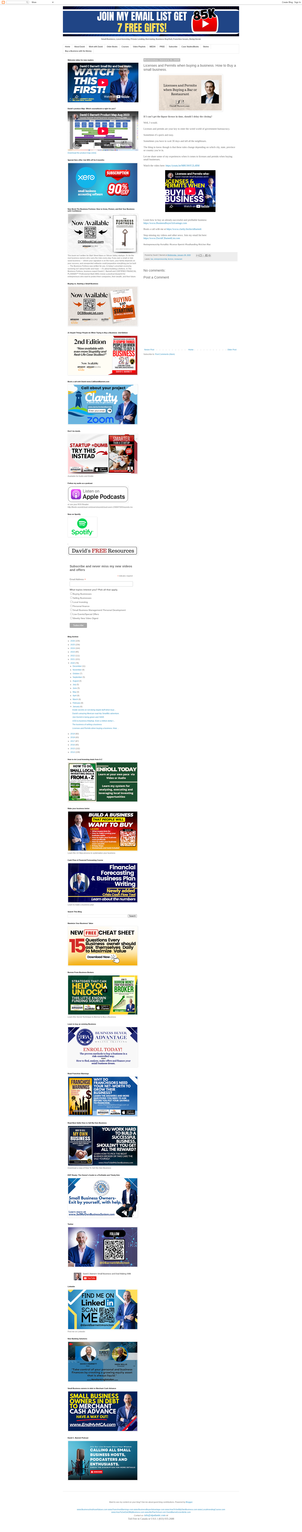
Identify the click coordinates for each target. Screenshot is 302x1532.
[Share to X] (203, 255)
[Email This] (197, 255)
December (77, 666)
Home (67, 47)
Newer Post (149, 350)
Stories (206, 47)
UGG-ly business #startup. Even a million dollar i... (93, 721)
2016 (72, 745)
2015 (72, 748)
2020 (72, 663)
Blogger (189, 1502)
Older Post (231, 350)
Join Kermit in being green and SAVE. (88, 717)
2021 (72, 659)
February (77, 703)
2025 (72, 645)
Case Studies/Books (190, 47)
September (78, 677)
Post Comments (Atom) (165, 354)
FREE (162, 47)
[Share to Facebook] (206, 255)
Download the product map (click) (82, 153)
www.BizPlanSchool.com (155, 1512)
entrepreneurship (160, 259)
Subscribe (173, 47)
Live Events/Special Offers (86, 614)
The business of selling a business (87, 724)
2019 (72, 734)
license (170, 259)
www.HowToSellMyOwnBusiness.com (181, 1509)
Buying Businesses (82, 594)
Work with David (96, 47)
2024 (72, 648)
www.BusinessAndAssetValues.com (92, 1509)
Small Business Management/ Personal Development (99, 610)
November (77, 670)
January (76, 706)
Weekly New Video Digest (85, 618)
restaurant (178, 259)
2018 (72, 737)
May (75, 692)
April (75, 695)
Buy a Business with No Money (78, 51)
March (75, 699)
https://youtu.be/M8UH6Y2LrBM (182, 165)
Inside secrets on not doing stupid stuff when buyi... (94, 710)
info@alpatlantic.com (154, 1515)
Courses (125, 47)
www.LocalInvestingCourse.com (211, 1509)
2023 (72, 652)
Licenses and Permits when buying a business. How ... (95, 728)
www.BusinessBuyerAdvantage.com (149, 1509)
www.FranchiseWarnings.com (120, 1509)
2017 (72, 741)
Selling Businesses (82, 598)
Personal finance (81, 606)
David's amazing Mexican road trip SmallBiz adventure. (95, 713)
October (76, 673)
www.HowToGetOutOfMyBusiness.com (127, 1512)
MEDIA (153, 47)
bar (152, 259)
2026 (72, 641)
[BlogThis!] (200, 255)
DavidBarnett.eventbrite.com (178, 1512)
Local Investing (80, 602)
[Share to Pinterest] (209, 255)
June (75, 688)
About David (79, 47)
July (75, 684)
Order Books (112, 47)
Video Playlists (139, 47)
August (76, 681)
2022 (72, 656)
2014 (72, 752)
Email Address (78, 579)
